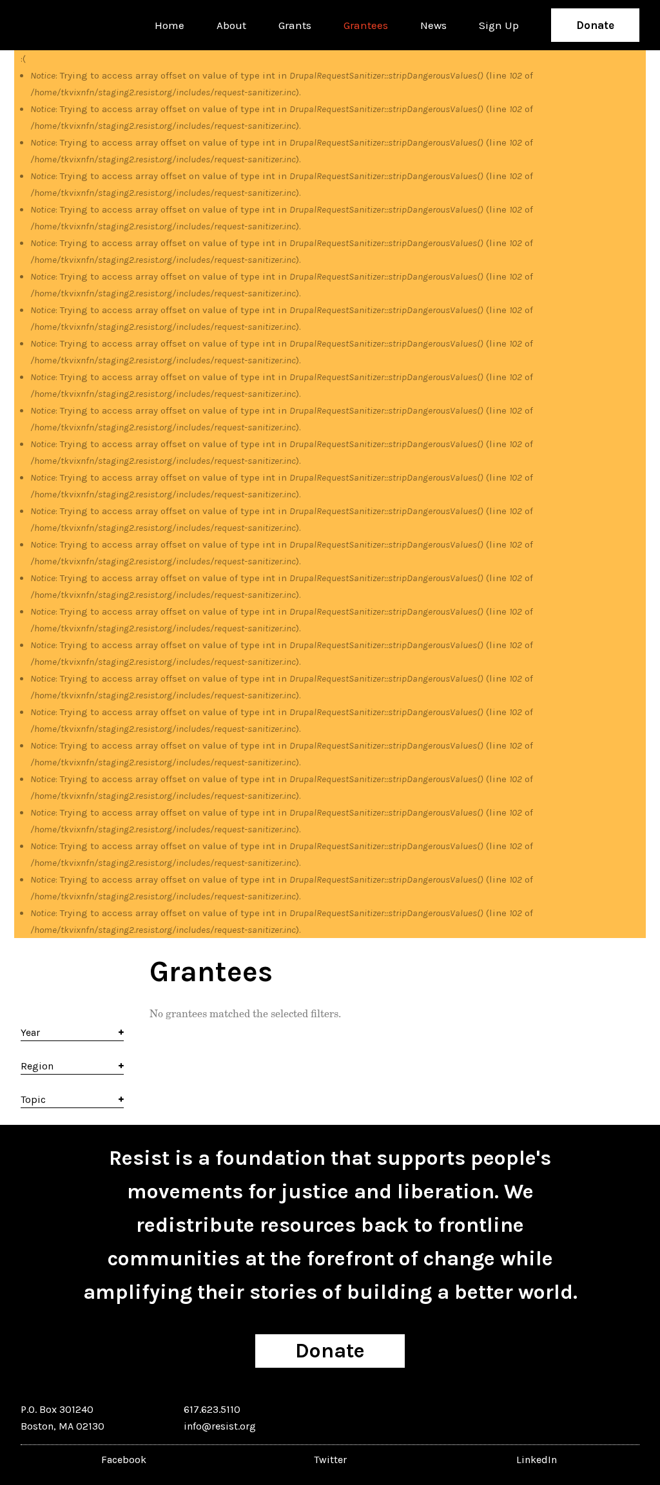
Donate (595, 25)
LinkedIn (536, 1459)
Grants (294, 25)
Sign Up (499, 25)
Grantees (366, 25)
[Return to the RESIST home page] (61, 25)
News (433, 25)
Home (169, 25)
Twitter (330, 1459)
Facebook (123, 1459)
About (231, 25)
